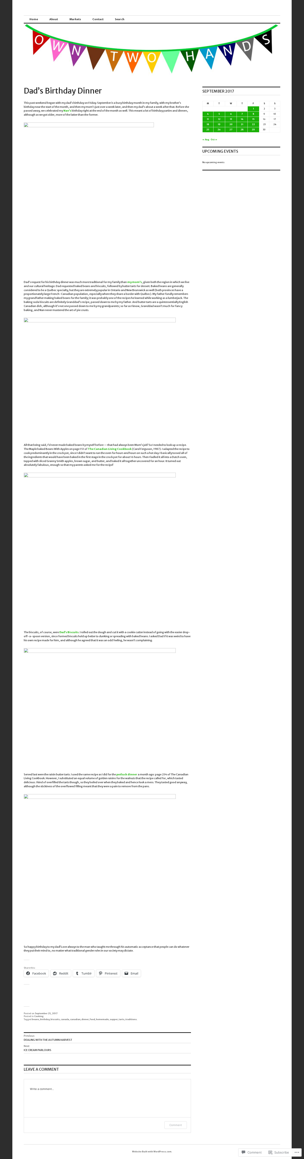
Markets (75, 19)
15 (253, 119)
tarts (121, 1019)
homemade (102, 1019)
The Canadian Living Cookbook (110, 449)
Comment (175, 1125)
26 (219, 129)
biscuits (55, 1019)
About (53, 19)
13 (231, 119)
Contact (98, 19)
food (92, 1019)
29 (253, 129)
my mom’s (134, 282)
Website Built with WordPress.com (151, 1151)
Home (33, 19)
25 (207, 129)
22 (253, 124)
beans (35, 1019)
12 (219, 119)
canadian (75, 1019)
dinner (85, 1019)
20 (231, 124)
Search (119, 19)
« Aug (205, 139)
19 (219, 124)
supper (114, 1019)
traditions (131, 1019)
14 (242, 119)
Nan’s (67, 110)
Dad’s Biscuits (69, 632)
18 (208, 124)
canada (65, 1019)
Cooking (38, 1016)
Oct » (214, 139)
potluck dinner (126, 774)
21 (242, 124)
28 (242, 129)
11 (208, 119)
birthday (45, 1019)
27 (230, 129)
